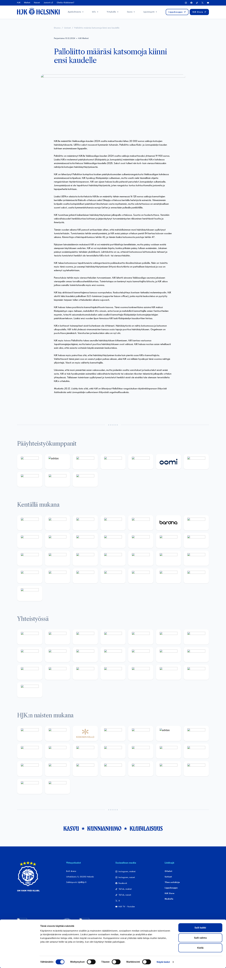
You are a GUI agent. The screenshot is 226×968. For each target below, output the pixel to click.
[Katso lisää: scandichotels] (29, 593)
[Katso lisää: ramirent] (140, 558)
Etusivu (57, 28)
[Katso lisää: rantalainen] (57, 733)
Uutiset (67, 28)
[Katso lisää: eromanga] (113, 637)
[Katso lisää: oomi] (168, 461)
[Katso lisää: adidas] (57, 461)
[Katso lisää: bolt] (196, 461)
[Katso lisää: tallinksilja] (29, 479)
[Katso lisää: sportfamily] (168, 654)
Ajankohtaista (74, 12)
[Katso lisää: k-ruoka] (85, 575)
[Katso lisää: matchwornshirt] (57, 672)
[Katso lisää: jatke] (85, 540)
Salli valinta (200, 937)
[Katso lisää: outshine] (113, 654)
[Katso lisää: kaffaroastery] (140, 637)
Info (94, 12)
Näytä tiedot (163, 962)
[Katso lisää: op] (113, 461)
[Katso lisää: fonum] (29, 751)
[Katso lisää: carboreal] (57, 522)
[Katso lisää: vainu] (196, 733)
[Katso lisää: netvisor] (140, 575)
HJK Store (169, 893)
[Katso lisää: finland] (196, 751)
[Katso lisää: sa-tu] (85, 654)
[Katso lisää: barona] (168, 522)
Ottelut (168, 871)
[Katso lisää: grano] (57, 575)
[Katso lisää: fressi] (85, 751)
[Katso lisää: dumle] (29, 575)
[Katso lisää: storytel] (29, 540)
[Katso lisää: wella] (113, 751)
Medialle (169, 899)
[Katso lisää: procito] (168, 672)
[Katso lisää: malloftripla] (113, 558)
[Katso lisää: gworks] (29, 672)
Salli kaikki (200, 927)
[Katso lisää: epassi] (140, 751)
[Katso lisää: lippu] (196, 654)
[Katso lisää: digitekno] (57, 540)
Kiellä (200, 947)
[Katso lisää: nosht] (85, 637)
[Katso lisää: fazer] (196, 558)
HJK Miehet (83, 38)
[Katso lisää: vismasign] (168, 575)
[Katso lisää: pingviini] (85, 522)
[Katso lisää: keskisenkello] (85, 733)
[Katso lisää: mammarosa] (196, 672)
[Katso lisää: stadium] (57, 479)
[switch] (91, 961)
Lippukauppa (171, 888)
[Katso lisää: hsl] (168, 558)
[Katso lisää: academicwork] (85, 558)
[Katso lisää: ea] (113, 575)
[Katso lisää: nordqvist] (140, 522)
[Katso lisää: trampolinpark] (29, 637)
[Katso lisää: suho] (140, 672)
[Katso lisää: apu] (140, 540)
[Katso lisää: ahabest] (85, 672)
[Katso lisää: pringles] (29, 654)
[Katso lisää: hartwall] (85, 461)
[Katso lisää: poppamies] (57, 637)
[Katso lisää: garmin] (140, 654)
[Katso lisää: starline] (196, 540)
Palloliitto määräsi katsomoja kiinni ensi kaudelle (96, 28)
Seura (129, 12)
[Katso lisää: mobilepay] (29, 522)
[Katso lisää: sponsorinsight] (29, 689)
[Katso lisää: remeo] (196, 575)
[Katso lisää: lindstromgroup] (57, 654)
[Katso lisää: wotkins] (196, 637)
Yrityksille (111, 12)
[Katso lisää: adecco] (196, 522)
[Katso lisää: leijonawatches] (113, 540)
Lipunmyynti (149, 12)
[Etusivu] (38, 11)
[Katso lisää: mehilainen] (85, 479)
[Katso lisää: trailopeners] (113, 522)
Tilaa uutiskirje (172, 882)
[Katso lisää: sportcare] (113, 672)
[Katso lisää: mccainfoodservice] (168, 637)
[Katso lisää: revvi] (29, 461)
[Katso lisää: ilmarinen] (29, 558)
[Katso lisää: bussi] (57, 558)
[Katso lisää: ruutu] (140, 461)
